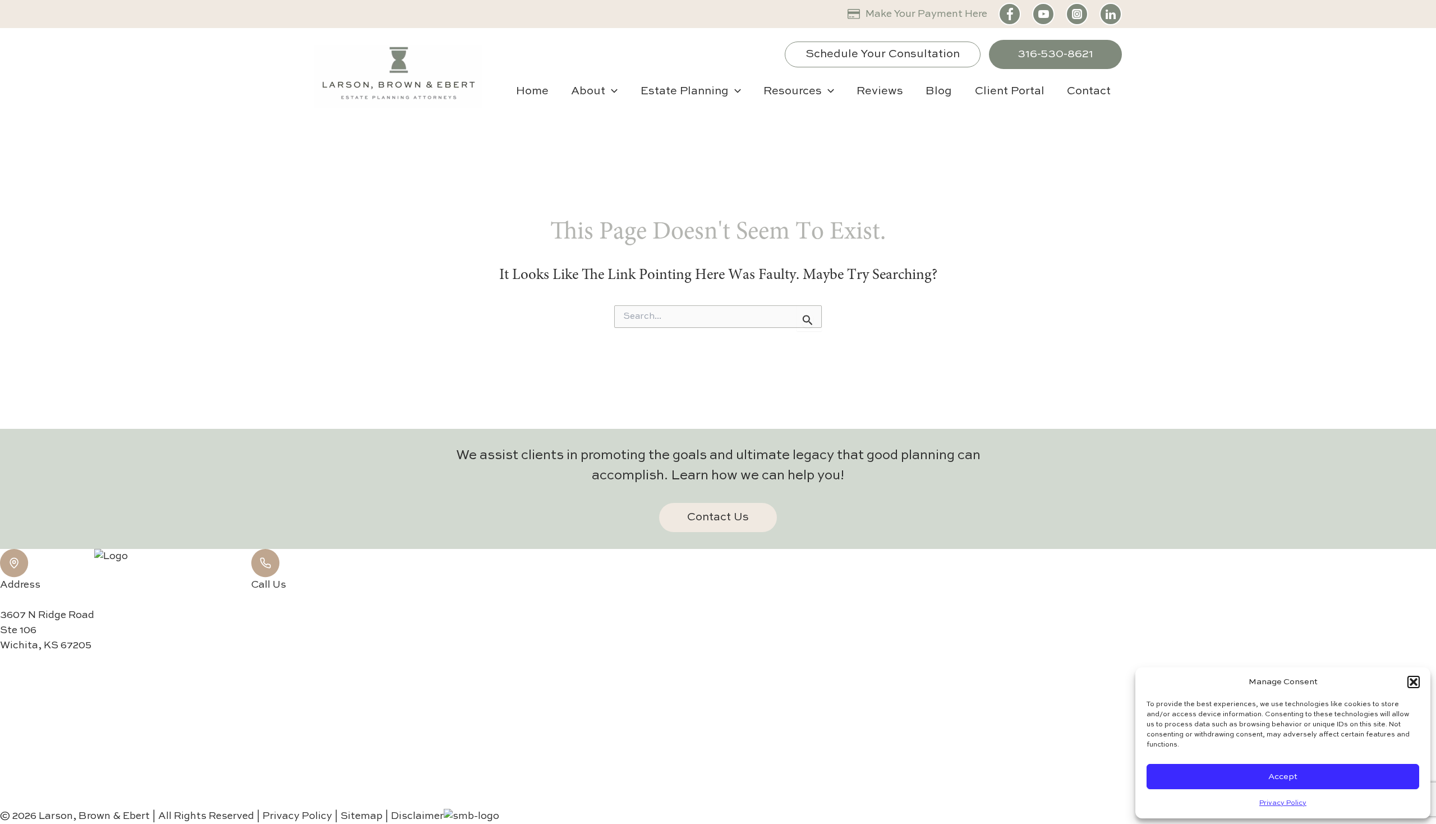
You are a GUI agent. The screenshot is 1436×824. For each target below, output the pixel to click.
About (588, 91)
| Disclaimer (414, 816)
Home (532, 91)
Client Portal (1009, 91)
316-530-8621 (1055, 54)
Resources (792, 91)
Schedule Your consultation (883, 54)
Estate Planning (685, 91)
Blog (939, 91)
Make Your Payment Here (926, 14)
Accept (1282, 776)
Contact (1089, 91)
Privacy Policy (1282, 803)
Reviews (880, 91)
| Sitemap (359, 816)
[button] (1413, 682)
